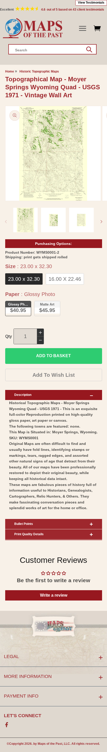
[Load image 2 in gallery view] (53, 220)
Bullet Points (23, 524)
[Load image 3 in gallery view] (81, 220)
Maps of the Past (50, 744)
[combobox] (52, 49)
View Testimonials (91, 2)
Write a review (53, 595)
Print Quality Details (29, 534)
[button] (82, 28)
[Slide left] (5, 221)
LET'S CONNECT (22, 715)
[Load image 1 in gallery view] (25, 220)
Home (9, 71)
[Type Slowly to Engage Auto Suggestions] (89, 49)
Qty (8, 336)
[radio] (24, 279)
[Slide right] (101, 221)
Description (22, 395)
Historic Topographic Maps (39, 71)
